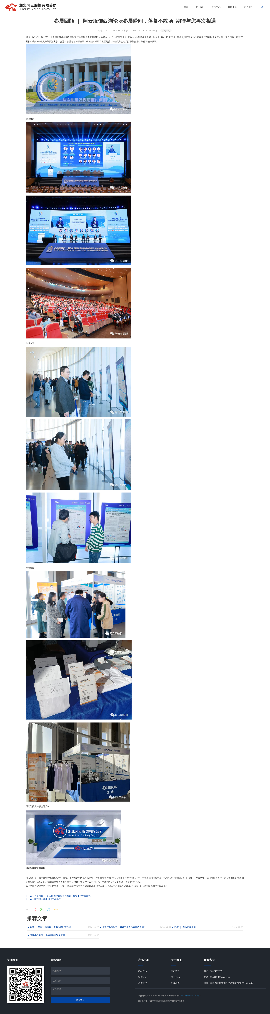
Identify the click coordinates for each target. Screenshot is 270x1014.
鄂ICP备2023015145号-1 (191, 995)
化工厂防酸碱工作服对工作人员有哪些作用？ (124, 927)
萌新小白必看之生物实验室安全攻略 (47, 935)
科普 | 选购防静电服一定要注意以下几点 (50, 927)
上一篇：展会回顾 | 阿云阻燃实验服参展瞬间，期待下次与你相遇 (58, 896)
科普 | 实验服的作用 (185, 927)
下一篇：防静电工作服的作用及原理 (43, 899)
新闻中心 (166, 30)
